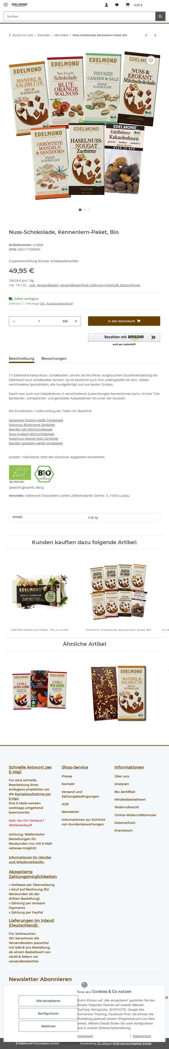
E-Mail (15, 772)
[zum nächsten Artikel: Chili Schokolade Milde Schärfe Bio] (146, 35)
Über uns (121, 776)
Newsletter (70, 812)
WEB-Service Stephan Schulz (131, 1043)
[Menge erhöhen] (76, 321)
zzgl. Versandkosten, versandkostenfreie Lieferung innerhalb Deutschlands (84, 285)
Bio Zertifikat (124, 792)
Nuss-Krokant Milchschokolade (31, 434)
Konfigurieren (48, 1013)
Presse (67, 776)
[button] (106, 4)
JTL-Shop (103, 1043)
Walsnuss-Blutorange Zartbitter (32, 425)
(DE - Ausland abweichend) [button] (56, 303)
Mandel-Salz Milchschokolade (31, 429)
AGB (65, 804)
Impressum (85, 1036)
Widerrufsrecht (126, 807)
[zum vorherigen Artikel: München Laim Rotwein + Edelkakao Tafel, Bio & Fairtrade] (155, 35)
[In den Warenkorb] (12, 47)
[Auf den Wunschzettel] (151, 60)
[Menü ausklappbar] (6, 2)
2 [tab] (84, 209)
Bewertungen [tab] (54, 358)
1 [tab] (80, 209)
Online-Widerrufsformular (135, 815)
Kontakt (68, 784)
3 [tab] (89, 209)
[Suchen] (160, 16)
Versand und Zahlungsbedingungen (80, 794)
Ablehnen (48, 1026)
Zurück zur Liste (22, 35)
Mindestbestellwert (130, 799)
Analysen (121, 784)
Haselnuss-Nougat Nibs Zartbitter (34, 438)
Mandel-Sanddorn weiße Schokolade (36, 443)
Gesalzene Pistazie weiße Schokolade (36, 420)
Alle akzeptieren (48, 1001)
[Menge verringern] (14, 321)
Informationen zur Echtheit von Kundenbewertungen (83, 822)
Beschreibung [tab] (21, 358)
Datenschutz (142, 1036)
